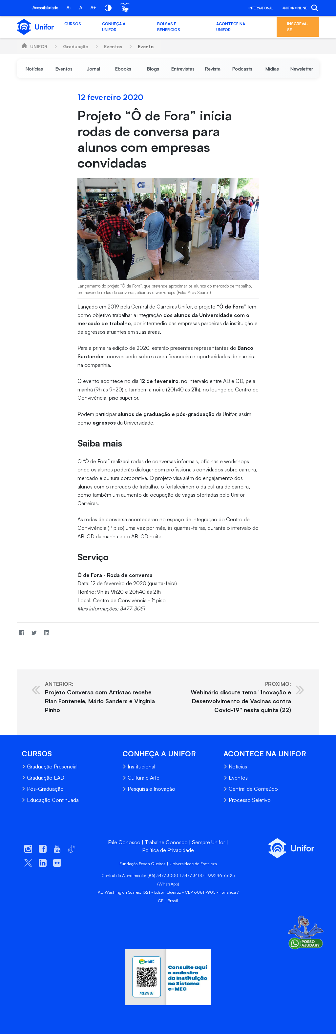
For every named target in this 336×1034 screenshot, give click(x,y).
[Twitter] (34, 633)
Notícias (238, 766)
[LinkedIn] (47, 633)
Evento (146, 46)
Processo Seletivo (250, 800)
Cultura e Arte (143, 777)
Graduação (75, 46)
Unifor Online (294, 8)
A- (69, 7)
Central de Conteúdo (253, 788)
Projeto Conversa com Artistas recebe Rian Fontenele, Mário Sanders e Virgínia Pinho (100, 697)
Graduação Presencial (52, 766)
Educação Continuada (53, 800)
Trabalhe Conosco (166, 842)
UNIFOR (38, 46)
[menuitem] (34, 68)
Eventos (113, 46)
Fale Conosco (124, 842)
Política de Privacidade (168, 850)
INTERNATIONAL (260, 8)
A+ (93, 7)
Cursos (72, 23)
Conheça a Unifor (113, 26)
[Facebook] (22, 633)
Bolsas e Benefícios (168, 26)
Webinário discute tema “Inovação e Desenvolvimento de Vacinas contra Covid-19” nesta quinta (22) (241, 697)
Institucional (141, 766)
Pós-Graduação (45, 788)
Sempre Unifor (208, 842)
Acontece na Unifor (230, 26)
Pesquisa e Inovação (151, 788)
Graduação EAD (45, 777)
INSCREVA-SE (297, 26)
